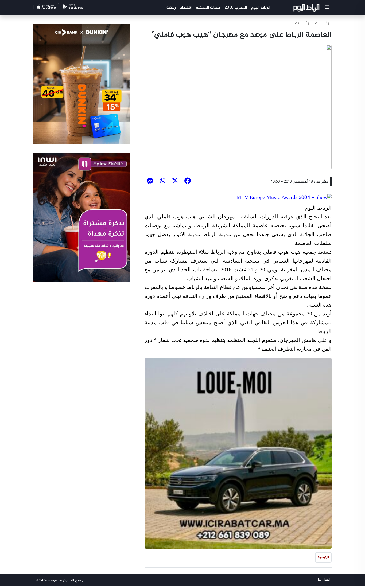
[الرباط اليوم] (307, 9)
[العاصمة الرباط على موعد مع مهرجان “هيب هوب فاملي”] (238, 107)
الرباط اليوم (260, 7)
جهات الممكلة (208, 7)
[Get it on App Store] (55, 8)
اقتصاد (186, 7)
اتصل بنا (324, 580)
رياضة (171, 7)
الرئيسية (303, 23)
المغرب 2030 (236, 7)
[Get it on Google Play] (82, 8)
